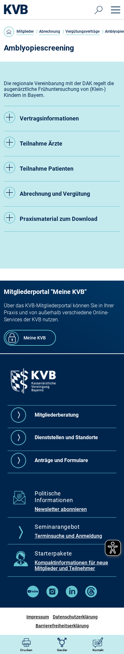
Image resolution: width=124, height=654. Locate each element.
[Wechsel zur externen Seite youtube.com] (33, 596)
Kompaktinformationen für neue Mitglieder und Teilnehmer (71, 566)
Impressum (37, 616)
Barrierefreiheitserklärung (62, 625)
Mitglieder (25, 31)
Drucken (26, 650)
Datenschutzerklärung (75, 616)
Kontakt (98, 650)
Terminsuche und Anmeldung (68, 536)
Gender (62, 650)
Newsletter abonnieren (61, 509)
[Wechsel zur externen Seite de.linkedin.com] (72, 596)
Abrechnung (49, 31)
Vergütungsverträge (82, 31)
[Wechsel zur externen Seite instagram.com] (52, 596)
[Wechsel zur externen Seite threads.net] (91, 596)
